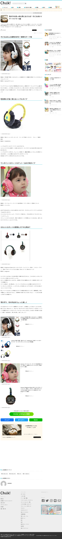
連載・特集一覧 (3, 508)
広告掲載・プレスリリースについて (6, 500)
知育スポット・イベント (25, 524)
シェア (8, 420)
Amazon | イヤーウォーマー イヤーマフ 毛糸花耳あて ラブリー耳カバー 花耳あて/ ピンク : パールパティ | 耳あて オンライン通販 (31, 365)
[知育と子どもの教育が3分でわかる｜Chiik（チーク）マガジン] (5, 3)
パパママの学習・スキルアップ (26, 504)
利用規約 (2, 506)
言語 (19, 7)
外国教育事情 (23, 514)
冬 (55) (19, 473)
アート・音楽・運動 (24, 498)
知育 (52, 46)
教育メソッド (23, 518)
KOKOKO (4, 30)
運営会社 (2, 498)
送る (36, 420)
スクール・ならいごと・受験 (53, 37)
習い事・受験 (28, 7)
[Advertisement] (21, 454)
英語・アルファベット (53, 104)
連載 (51, 7)
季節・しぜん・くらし (55, 88)
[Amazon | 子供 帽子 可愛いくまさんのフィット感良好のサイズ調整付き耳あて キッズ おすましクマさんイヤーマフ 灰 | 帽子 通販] (10, 326)
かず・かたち (52, 80)
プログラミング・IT (24, 510)
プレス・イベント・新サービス (26, 506)
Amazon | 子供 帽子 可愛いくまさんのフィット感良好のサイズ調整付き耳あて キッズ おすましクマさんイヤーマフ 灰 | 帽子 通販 (31, 318)
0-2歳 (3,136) (5, 473)
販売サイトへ (29, 324)
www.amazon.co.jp (6, 73)
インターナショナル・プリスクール (55, 36)
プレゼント (23, 508)
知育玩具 (22, 526)
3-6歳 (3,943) (13, 473)
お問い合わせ (3, 502)
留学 (21, 520)
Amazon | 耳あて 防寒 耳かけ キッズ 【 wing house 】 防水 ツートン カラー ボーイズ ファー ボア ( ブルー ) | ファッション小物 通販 (26, 341)
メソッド (6, 7)
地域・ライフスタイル (38, 33)
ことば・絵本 (23, 496)
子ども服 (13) (26, 473)
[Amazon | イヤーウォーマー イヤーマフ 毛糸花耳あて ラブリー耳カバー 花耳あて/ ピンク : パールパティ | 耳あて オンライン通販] (10, 373)
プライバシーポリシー (4, 504)
